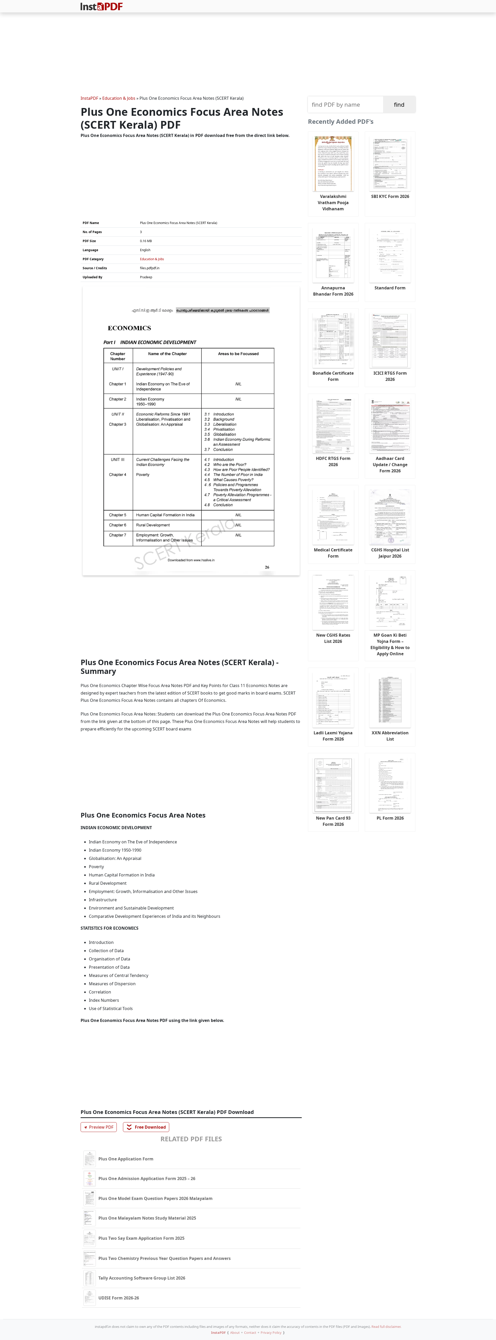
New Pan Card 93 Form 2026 (333, 821)
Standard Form (390, 288)
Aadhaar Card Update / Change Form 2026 (390, 465)
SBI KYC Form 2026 (390, 196)
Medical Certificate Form (333, 553)
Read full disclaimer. (386, 1326)
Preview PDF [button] (97, 1127)
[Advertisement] (248, 55)
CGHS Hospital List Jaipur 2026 (390, 553)
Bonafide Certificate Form (333, 376)
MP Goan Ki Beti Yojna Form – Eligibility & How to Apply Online (390, 644)
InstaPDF (89, 98)
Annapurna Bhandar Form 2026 (333, 291)
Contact (250, 1332)
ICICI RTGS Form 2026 (390, 376)
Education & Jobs (118, 98)
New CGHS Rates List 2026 (333, 638)
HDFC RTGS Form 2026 (333, 461)
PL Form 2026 (390, 818)
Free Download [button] (146, 1127)
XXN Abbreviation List (390, 736)
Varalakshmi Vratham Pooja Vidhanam (333, 203)
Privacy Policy (271, 1332)
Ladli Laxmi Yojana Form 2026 (333, 736)
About (235, 1332)
